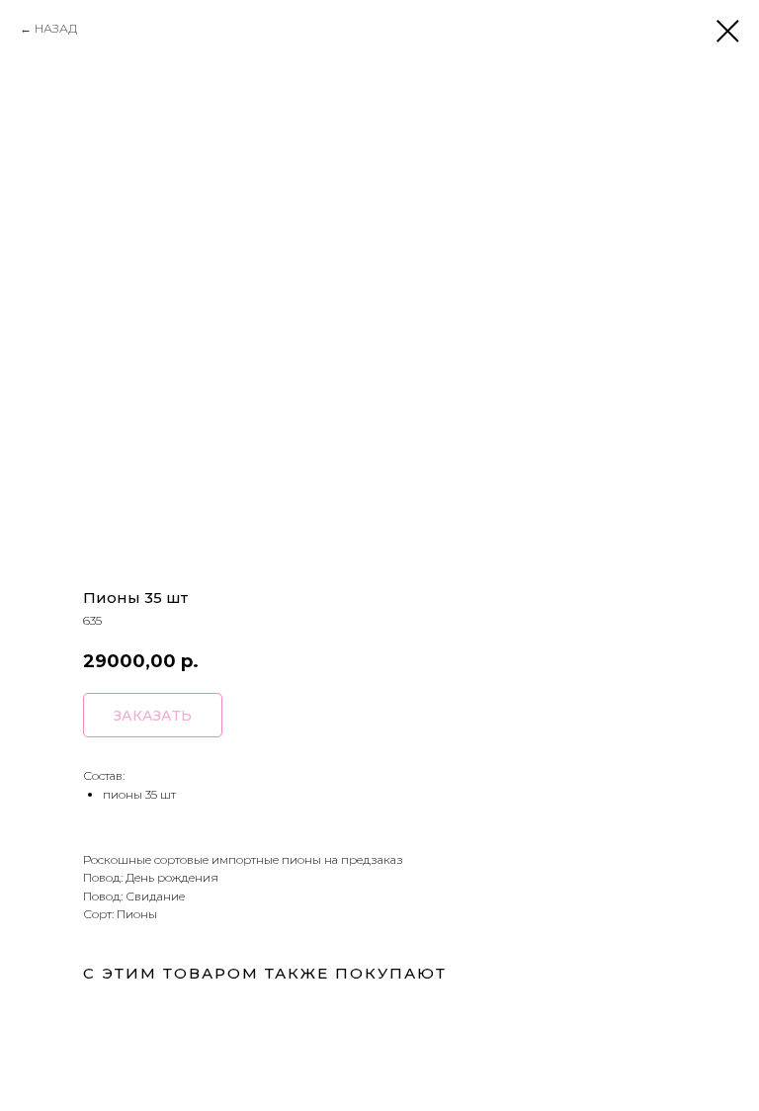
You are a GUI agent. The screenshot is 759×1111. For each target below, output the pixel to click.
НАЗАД (56, 28)
